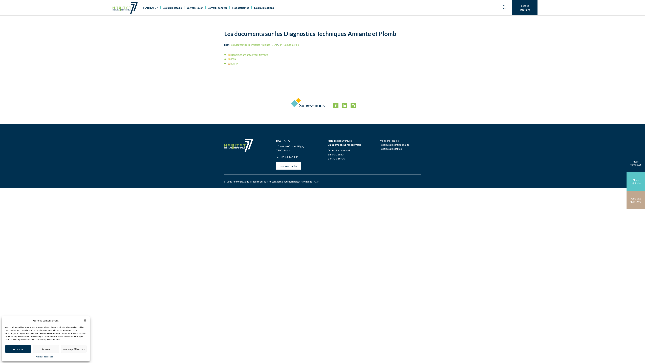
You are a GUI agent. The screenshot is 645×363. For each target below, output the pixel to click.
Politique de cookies (44, 356)
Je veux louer (195, 7)
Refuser (45, 349)
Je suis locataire (172, 7)
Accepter (18, 349)
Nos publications (264, 7)
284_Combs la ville (288, 44)
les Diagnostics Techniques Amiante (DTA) (254, 44)
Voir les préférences (74, 349)
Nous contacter (288, 166)
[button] (85, 320)
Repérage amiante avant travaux (249, 54)
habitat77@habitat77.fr (305, 181)
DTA (233, 59)
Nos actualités (240, 7)
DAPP (234, 63)
